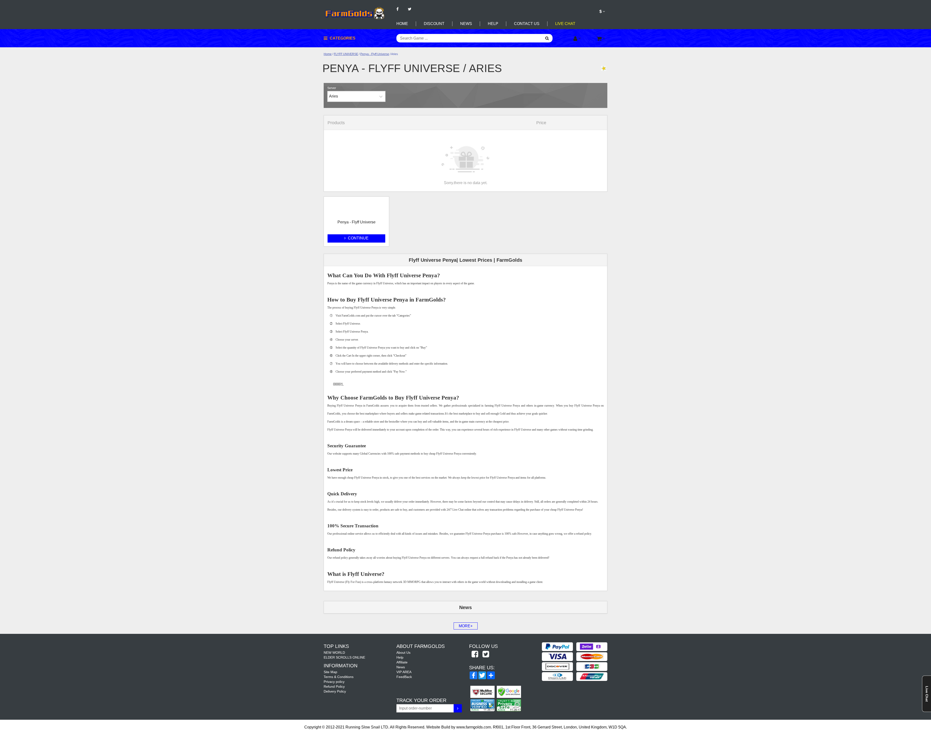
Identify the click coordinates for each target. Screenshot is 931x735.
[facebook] (474, 654)
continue (358, 238)
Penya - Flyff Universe (374, 54)
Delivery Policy (335, 691)
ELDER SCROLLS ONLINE (344, 657)
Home (402, 24)
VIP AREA (403, 672)
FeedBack (404, 677)
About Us (403, 652)
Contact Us (526, 24)
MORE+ (466, 626)
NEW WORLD (334, 652)
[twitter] (485, 654)
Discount (434, 24)
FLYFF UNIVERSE (346, 54)
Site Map (330, 672)
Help (493, 24)
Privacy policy (334, 682)
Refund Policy (334, 686)
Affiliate (402, 662)
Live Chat (565, 24)
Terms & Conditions (338, 677)
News (466, 24)
